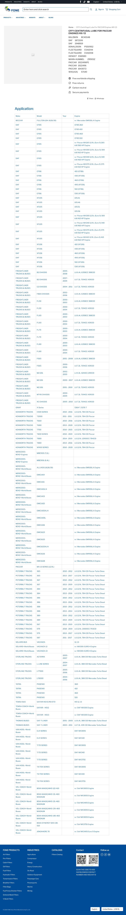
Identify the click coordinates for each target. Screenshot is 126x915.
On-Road (30, 871)
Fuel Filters (7, 871)
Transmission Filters (10, 879)
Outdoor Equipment (34, 875)
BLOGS (40, 2)
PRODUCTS (8, 2)
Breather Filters (8, 883)
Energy (30, 863)
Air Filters (6, 854)
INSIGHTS (26, 2)
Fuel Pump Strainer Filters (12, 891)
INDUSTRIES (17, 2)
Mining (29, 891)
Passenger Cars (33, 879)
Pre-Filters (7, 858)
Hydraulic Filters (9, 875)
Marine (29, 887)
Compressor (32, 858)
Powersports (32, 883)
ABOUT (34, 2)
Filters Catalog (57, 854)
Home (71, 27)
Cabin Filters (7, 863)
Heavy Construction (34, 867)
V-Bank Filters (8, 899)
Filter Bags (7, 887)
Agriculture (31, 854)
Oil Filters (6, 867)
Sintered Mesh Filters (10, 895)
